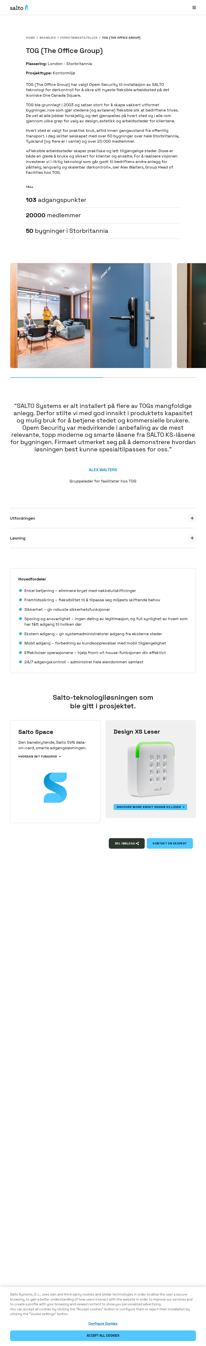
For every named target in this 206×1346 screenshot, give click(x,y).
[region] (103, 1316)
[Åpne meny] (194, 7)
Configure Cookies (103, 1323)
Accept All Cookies (103, 1335)
